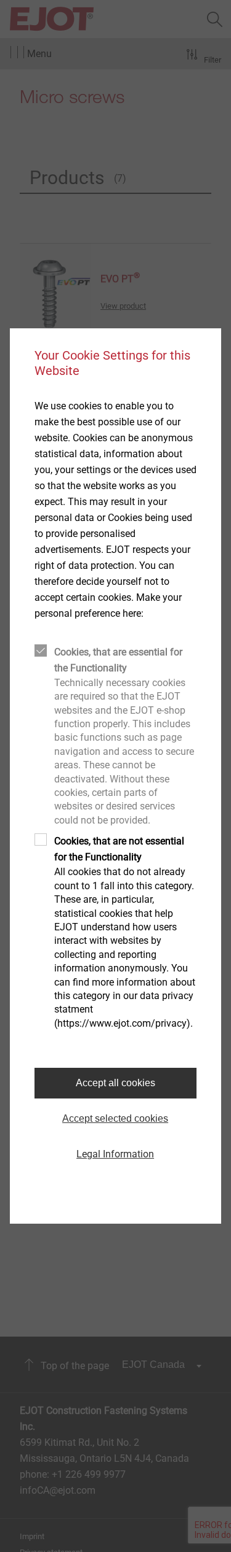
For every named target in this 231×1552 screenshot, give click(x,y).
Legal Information (115, 1154)
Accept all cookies (115, 1083)
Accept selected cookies (115, 1118)
